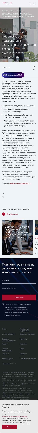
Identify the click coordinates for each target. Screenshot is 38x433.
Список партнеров (27, 334)
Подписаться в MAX (14, 75)
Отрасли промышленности (9, 340)
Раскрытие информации (25, 330)
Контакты (23, 339)
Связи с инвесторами (7, 349)
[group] (17, 237)
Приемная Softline (9, 363)
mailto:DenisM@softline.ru (20, 183)
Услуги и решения (9, 334)
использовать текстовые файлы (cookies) (14, 416)
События (5, 354)
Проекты (5, 344)
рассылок (23, 307)
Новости (20, 11)
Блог (22, 349)
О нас (12, 11)
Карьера (23, 344)
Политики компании (28, 359)
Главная (5, 11)
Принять (9, 427)
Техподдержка (7, 359)
